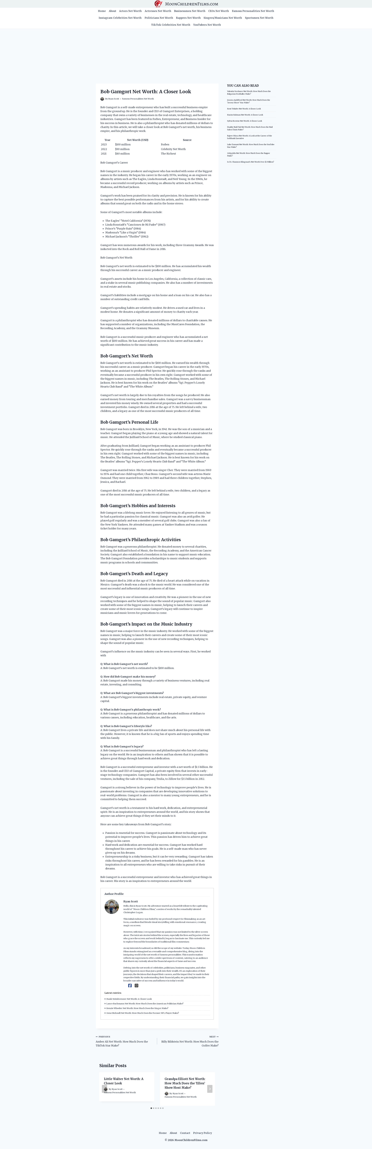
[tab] (151, 1108)
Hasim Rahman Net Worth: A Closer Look (245, 115)
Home (102, 11)
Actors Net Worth (130, 11)
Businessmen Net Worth (189, 11)
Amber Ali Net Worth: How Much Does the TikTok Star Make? (122, 1041)
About (112, 11)
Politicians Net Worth (159, 17)
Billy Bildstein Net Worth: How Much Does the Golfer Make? (189, 1041)
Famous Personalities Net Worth (253, 11)
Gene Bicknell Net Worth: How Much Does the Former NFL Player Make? (142, 1013)
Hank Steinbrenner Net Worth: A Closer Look (129, 999)
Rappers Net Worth (188, 17)
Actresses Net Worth (158, 11)
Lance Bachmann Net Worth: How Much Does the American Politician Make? (144, 1003)
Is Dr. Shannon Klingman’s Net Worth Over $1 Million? (250, 162)
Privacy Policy (202, 1133)
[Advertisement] (186, 50)
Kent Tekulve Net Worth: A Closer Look (244, 109)
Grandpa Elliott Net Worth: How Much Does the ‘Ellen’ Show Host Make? (185, 1083)
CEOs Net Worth (218, 11)
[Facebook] (130, 985)
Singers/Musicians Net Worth (223, 17)
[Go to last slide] (104, 1089)
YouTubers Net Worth (207, 24)
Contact (185, 1133)
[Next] (209, 1089)
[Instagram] (136, 985)
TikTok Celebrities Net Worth (170, 24)
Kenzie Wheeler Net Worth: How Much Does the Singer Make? (137, 1008)
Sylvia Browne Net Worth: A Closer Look (244, 121)
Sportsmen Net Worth (259, 17)
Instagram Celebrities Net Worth (120, 17)
